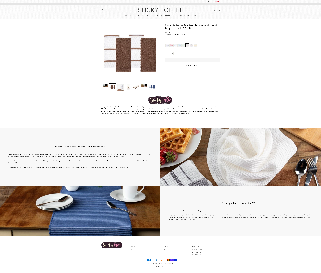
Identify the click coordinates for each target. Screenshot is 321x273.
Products (138, 15)
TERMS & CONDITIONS (198, 252)
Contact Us (169, 15)
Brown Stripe (187, 45)
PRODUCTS (164, 246)
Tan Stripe (191, 45)
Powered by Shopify (160, 266)
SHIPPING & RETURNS (198, 249)
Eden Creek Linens (187, 15)
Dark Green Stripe (183, 45)
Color (171, 42)
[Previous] (102, 88)
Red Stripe (171, 45)
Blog (159, 15)
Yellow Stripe (195, 45)
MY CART (164, 249)
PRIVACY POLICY (196, 255)
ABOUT (133, 246)
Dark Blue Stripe (175, 45)
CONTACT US (195, 246)
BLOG (133, 249)
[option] (130, 53)
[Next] (158, 88)
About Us (149, 15)
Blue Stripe (179, 45)
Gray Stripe (167, 45)
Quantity (169, 50)
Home (128, 15)
